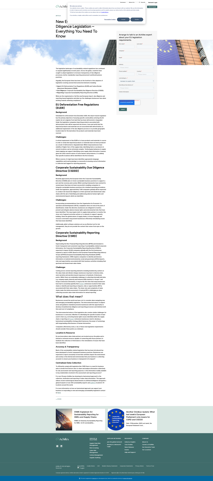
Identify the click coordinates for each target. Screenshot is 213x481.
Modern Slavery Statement (109, 466)
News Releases (129, 447)
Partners (123, 2)
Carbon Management (96, 455)
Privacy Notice (139, 466)
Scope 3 (82, 283)
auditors (93, 382)
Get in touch (152, 7)
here (59, 392)
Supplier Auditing (95, 457)
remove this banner (127, 478)
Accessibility (80, 466)
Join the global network (114, 442)
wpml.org (94, 478)
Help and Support (130, 452)
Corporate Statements (126, 466)
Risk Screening (94, 448)
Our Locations (146, 449)
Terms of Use (150, 466)
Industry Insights (130, 442)
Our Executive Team (148, 447)
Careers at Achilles (148, 444)
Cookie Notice (104, 12)
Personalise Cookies (110, 19)
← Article (58, 399)
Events (127, 449)
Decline (137, 19)
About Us (131, 2)
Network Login (152, 2)
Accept (123, 19)
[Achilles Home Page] (62, 6)
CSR (98, 466)
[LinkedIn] (61, 446)
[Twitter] (57, 446)
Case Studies (129, 444)
